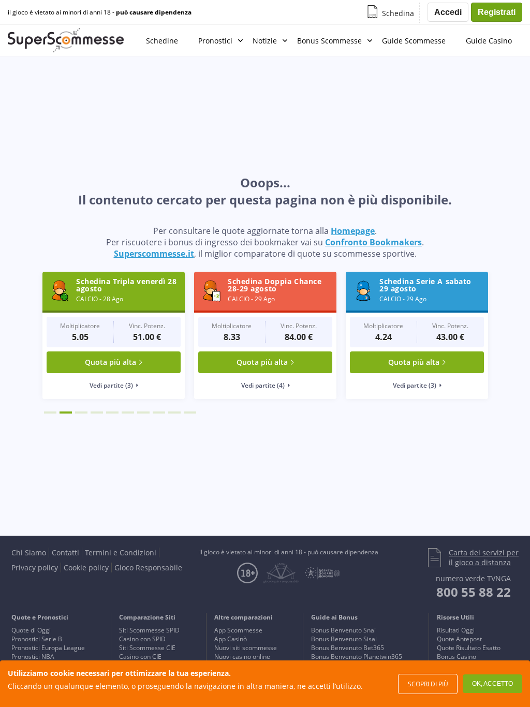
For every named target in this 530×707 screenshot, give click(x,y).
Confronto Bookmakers (373, 242)
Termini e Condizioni (120, 552)
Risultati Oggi (456, 630)
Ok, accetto (492, 683)
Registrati (497, 12)
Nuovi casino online (242, 656)
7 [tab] (143, 412)
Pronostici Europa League (48, 647)
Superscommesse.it (154, 253)
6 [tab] (128, 412)
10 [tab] (190, 412)
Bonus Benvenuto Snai (343, 630)
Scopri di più (428, 684)
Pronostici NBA (32, 656)
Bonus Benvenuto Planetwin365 (356, 656)
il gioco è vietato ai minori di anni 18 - (100, 12)
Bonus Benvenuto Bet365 (347, 647)
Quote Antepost (459, 639)
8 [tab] (159, 412)
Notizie (265, 41)
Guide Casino (489, 41)
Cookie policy (86, 567)
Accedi (448, 12)
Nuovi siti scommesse (245, 647)
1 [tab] (50, 412)
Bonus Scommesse (329, 41)
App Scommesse (238, 630)
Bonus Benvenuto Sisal (344, 639)
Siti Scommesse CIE (147, 647)
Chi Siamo (28, 552)
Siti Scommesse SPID (149, 630)
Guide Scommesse (414, 41)
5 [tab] (112, 412)
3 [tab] (81, 412)
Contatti (65, 552)
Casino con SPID (142, 639)
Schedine (162, 41)
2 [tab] (66, 412)
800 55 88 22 (473, 591)
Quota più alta (110, 362)
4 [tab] (97, 412)
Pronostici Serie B (36, 639)
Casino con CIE (140, 656)
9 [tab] (174, 412)
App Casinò (230, 639)
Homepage (353, 231)
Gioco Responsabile (148, 567)
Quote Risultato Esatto (468, 647)
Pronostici (215, 41)
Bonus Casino (456, 656)
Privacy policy (34, 567)
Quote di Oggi (31, 630)
